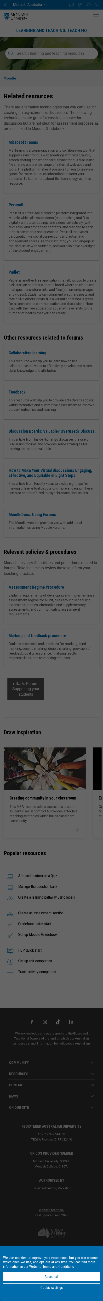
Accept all (51, 1276)
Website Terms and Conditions (51, 1266)
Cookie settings (51, 1287)
